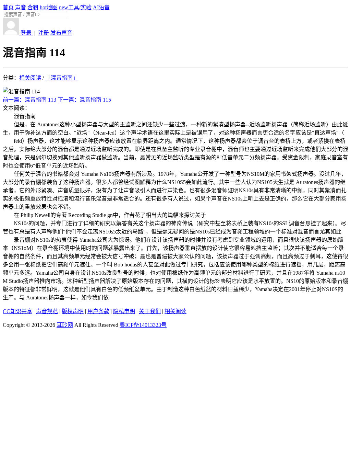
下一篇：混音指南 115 (84, 100)
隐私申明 (124, 311)
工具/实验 (75, 7)
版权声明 (73, 311)
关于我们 (150, 311)
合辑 (32, 7)
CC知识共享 (17, 311)
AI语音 (101, 7)
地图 (49, 7)
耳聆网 (65, 325)
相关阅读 (30, 78)
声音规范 (47, 311)
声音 (20, 7)
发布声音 (61, 33)
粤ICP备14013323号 (143, 325)
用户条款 (98, 311)
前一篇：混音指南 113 (29, 100)
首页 (8, 7)
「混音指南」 (61, 78)
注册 (43, 33)
